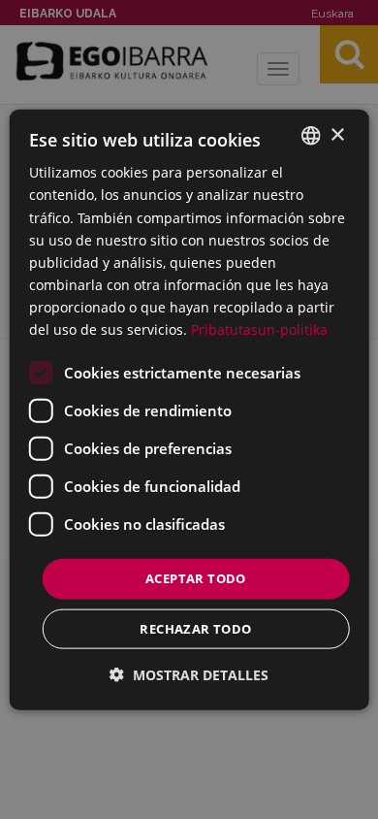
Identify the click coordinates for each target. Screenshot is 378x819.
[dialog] (189, 410)
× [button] (337, 134)
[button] (189, 674)
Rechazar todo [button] (195, 628)
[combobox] (310, 136)
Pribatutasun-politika (259, 329)
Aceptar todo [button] (195, 578)
